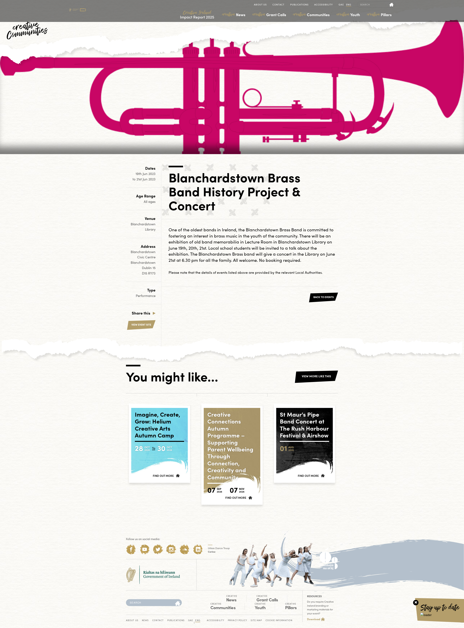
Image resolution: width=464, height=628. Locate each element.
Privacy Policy (237, 620)
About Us (260, 4)
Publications (299, 4)
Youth (348, 14)
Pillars (379, 14)
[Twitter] (158, 549)
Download (313, 619)
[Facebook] (131, 549)
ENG (348, 4)
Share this (141, 313)
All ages (150, 201)
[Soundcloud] (184, 549)
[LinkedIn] (198, 549)
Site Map (256, 620)
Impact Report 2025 (197, 15)
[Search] (177, 603)
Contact (278, 4)
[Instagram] (171, 549)
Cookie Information (279, 620)
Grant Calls (269, 14)
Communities (311, 14)
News (233, 14)
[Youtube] (144, 549)
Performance (146, 295)
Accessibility (323, 4)
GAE (341, 4)
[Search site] (391, 4)
